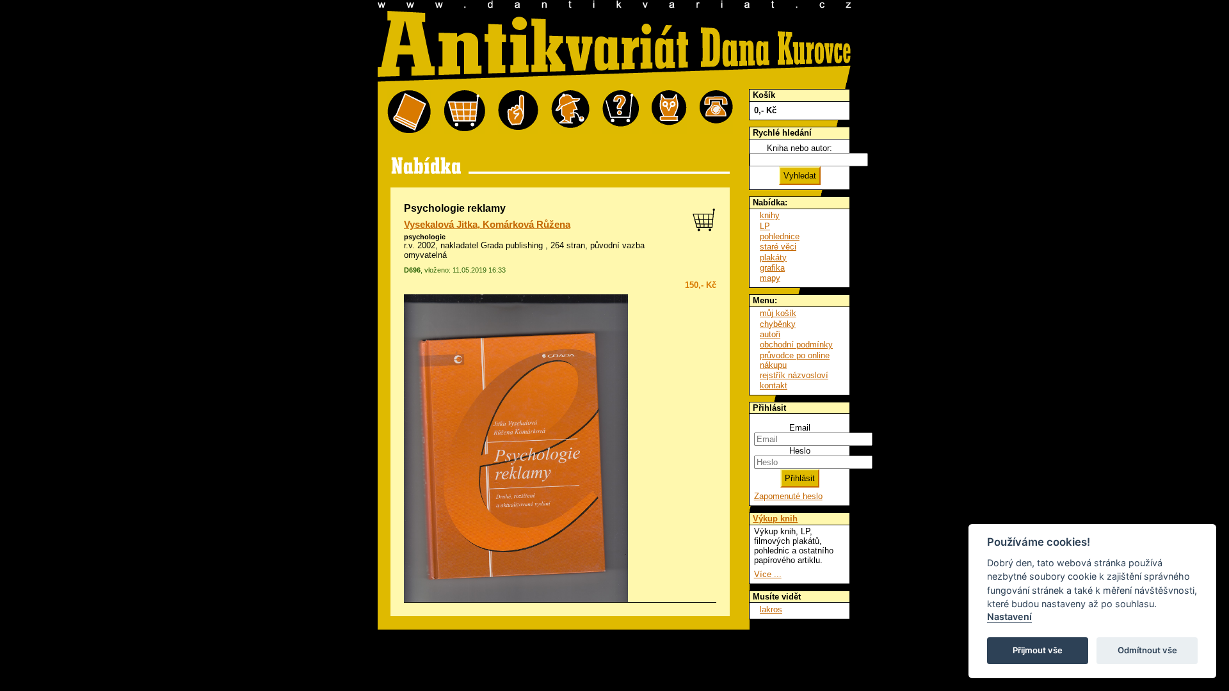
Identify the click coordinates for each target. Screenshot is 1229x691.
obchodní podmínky (796, 344)
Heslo (799, 451)
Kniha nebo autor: (799, 148)
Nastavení (1009, 616)
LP (765, 226)
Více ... (768, 574)
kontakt (773, 385)
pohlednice (779, 236)
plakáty (773, 257)
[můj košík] (464, 112)
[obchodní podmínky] (518, 112)
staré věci (778, 246)
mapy (770, 278)
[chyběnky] (570, 112)
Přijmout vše (1038, 650)
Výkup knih (775, 518)
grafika (772, 268)
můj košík (778, 313)
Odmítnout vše (1147, 650)
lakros (771, 609)
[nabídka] (409, 112)
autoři (770, 334)
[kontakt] (716, 112)
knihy (770, 215)
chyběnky (778, 324)
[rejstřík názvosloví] (669, 112)
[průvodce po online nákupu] (620, 112)
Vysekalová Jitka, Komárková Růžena (487, 224)
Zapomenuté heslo (788, 496)
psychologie (425, 237)
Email (799, 428)
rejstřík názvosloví (794, 375)
